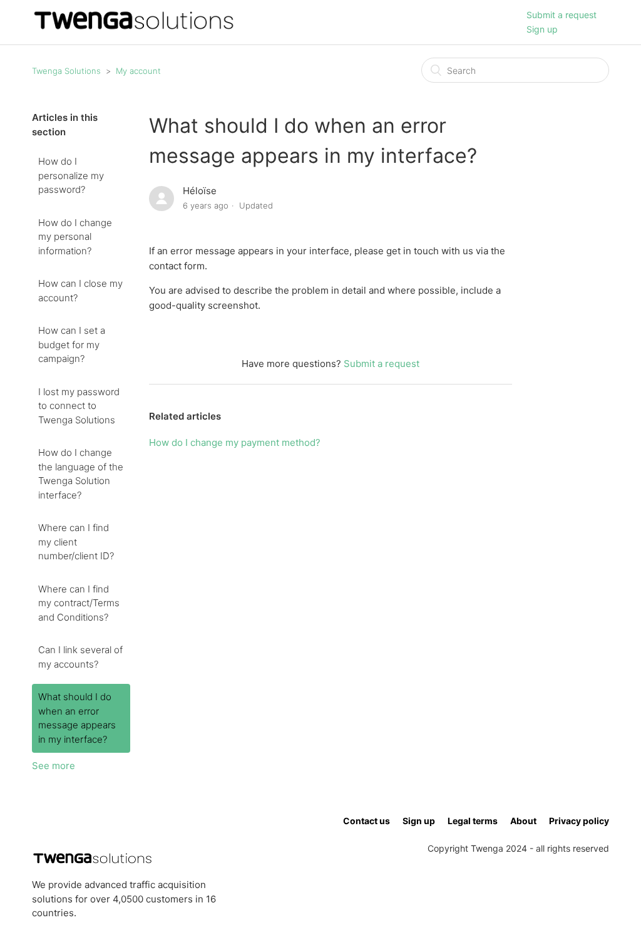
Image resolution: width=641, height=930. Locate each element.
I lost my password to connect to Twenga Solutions (79, 406)
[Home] (133, 28)
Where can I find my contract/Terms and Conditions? (79, 603)
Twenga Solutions (66, 71)
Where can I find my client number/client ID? (76, 542)
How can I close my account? (80, 290)
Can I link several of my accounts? (80, 657)
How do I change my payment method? (234, 442)
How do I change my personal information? (75, 237)
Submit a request (561, 14)
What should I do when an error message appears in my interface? (77, 718)
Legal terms (473, 820)
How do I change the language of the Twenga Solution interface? (80, 474)
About (523, 820)
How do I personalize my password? (71, 175)
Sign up (542, 29)
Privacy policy (579, 820)
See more (53, 766)
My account (138, 71)
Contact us (366, 820)
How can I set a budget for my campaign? (71, 344)
